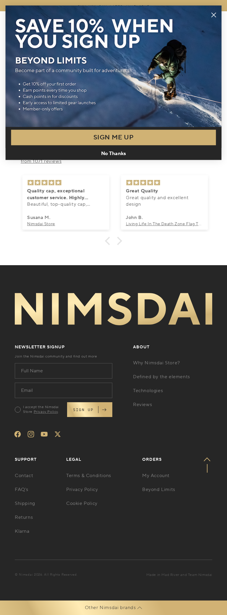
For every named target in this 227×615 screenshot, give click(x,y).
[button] (109, 240)
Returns (24, 517)
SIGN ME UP (113, 137)
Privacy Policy (46, 412)
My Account (156, 476)
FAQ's (21, 489)
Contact (24, 476)
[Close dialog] (213, 15)
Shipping (25, 503)
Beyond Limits (158, 489)
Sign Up (83, 409)
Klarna (22, 531)
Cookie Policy (82, 503)
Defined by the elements (161, 377)
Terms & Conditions (88, 476)
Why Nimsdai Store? (156, 363)
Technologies (148, 391)
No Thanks (113, 153)
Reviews (142, 405)
